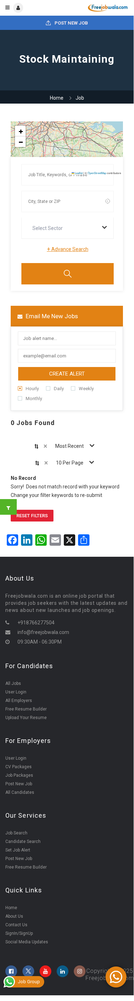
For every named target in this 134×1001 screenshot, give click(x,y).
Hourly (32, 388)
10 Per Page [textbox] (69, 463)
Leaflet (78, 173)
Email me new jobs (51, 316)
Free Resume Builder (26, 709)
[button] (20, 131)
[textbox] (49, 228)
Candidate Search (23, 841)
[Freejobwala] (97, 8)
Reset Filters (32, 515)
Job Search (16, 832)
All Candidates (19, 792)
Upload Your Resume (26, 717)
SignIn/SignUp (19, 933)
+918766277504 (36, 622)
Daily (59, 388)
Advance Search (67, 249)
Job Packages (19, 775)
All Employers (18, 700)
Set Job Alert (17, 850)
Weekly (86, 388)
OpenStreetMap (97, 173)
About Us (14, 916)
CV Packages (18, 766)
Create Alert (67, 374)
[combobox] (67, 228)
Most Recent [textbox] (69, 446)
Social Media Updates (26, 941)
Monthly (34, 398)
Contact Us (16, 924)
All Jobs (13, 683)
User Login (15, 692)
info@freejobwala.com (43, 632)
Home (56, 98)
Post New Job (70, 23)
